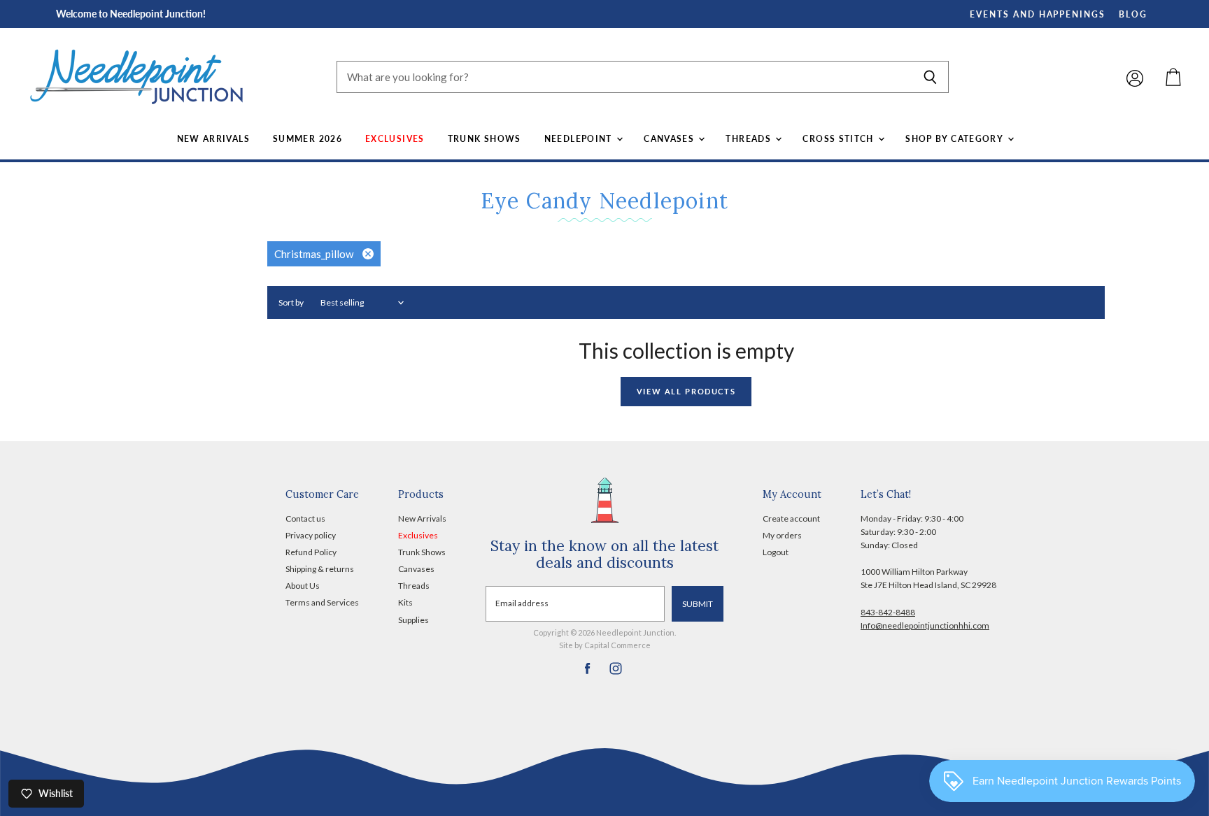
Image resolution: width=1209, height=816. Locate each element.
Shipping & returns (319, 569)
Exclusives (395, 139)
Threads (750, 139)
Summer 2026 (307, 139)
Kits (405, 602)
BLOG (1133, 14)
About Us (302, 585)
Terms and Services (322, 602)
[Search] (930, 77)
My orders (782, 535)
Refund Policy (311, 552)
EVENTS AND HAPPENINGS (1037, 14)
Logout (776, 552)
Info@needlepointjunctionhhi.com (925, 625)
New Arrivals (213, 139)
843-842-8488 (888, 612)
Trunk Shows (484, 139)
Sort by (291, 303)
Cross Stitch (840, 139)
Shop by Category (955, 139)
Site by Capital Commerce (605, 645)
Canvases (670, 139)
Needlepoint (579, 139)
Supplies (413, 620)
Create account (791, 518)
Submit (697, 604)
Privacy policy (310, 535)
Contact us (305, 518)
